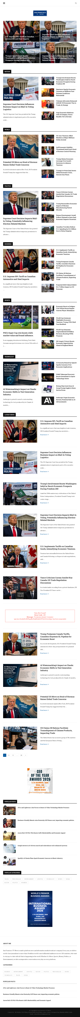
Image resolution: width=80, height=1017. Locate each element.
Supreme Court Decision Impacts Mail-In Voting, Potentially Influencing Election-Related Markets (58, 58)
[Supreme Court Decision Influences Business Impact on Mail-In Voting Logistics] (58, 31)
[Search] (76, 3)
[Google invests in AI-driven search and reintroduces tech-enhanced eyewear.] (9, 849)
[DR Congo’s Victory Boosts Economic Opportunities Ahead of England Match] (48, 344)
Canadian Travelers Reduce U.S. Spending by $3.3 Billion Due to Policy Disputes (66, 229)
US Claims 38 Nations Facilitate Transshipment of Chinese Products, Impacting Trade (66, 276)
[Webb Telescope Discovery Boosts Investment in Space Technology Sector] (48, 377)
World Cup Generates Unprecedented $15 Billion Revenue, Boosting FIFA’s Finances (65, 333)
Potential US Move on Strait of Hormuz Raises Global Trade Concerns (20, 163)
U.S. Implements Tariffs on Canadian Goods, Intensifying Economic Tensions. (66, 252)
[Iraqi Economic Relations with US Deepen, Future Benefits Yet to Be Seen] (48, 116)
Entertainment (29, 879)
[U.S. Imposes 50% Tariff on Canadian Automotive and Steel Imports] (21, 31)
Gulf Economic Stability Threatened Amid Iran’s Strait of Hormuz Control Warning (66, 149)
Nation (6, 882)
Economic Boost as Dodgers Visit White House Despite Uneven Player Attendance (65, 308)
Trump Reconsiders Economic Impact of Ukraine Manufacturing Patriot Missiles (66, 207)
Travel (6, 879)
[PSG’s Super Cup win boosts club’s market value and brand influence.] (20, 317)
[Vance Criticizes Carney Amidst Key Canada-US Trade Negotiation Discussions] (48, 195)
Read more (43, 435)
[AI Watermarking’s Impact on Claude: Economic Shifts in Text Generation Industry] (20, 373)
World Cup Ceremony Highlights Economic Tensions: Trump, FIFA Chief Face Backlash (66, 321)
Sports (60, 879)
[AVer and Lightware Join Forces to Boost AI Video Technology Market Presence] (9, 811)
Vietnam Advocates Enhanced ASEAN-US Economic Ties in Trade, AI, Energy (66, 103)
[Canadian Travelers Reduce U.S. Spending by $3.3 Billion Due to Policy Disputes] (48, 230)
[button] (7, 42)
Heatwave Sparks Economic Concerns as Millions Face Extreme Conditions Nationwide (66, 92)
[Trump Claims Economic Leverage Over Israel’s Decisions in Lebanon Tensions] (48, 162)
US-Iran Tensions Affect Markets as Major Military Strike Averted (65, 138)
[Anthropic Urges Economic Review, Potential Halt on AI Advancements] (48, 401)
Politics (15, 882)
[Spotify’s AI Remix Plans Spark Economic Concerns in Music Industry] (9, 861)
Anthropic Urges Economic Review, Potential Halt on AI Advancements (65, 400)
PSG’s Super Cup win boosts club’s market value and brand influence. (18, 334)
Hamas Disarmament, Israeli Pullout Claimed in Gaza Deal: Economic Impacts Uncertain (66, 217)
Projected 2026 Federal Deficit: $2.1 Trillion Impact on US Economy (66, 287)
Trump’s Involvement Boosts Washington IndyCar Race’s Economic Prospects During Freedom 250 (20, 58)
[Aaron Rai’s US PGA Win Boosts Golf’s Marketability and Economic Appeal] (9, 836)
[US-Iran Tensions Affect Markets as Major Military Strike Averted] (48, 139)
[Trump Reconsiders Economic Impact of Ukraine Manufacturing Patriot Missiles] (48, 207)
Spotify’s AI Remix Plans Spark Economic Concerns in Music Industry (40, 858)
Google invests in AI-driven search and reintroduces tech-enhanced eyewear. (42, 846)
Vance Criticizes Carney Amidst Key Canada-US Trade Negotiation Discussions (66, 194)
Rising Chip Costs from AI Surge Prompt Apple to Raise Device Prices (66, 388)
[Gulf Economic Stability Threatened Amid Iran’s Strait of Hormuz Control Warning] (48, 150)
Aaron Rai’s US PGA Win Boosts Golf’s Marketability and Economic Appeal (41, 833)
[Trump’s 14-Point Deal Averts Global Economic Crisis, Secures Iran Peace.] (48, 174)
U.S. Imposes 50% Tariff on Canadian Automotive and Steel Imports (19, 37)
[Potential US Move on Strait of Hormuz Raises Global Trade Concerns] (20, 146)
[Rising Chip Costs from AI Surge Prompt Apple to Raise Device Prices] (48, 389)
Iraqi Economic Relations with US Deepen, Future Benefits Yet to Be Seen (65, 115)
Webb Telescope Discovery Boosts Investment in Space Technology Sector (65, 376)
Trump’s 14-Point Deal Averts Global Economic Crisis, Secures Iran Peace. (66, 173)
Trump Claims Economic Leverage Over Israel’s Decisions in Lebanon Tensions (64, 162)
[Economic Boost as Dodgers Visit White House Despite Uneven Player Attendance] (48, 309)
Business (24, 882)
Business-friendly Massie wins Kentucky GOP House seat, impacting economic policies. (46, 820)
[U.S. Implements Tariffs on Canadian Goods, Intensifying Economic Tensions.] (48, 253)
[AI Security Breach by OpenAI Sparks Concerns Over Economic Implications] (48, 366)
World (68, 879)
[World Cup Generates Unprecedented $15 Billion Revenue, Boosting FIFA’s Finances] (48, 333)
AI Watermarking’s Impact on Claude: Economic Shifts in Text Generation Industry (19, 392)
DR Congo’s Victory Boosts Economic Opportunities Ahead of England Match (65, 343)
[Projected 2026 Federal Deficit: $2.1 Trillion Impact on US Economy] (48, 288)
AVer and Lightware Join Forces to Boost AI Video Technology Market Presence (43, 808)
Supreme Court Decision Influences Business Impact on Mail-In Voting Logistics (56, 36)
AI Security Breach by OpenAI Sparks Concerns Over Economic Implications (66, 365)
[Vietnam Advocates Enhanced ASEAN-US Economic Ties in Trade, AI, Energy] (48, 104)
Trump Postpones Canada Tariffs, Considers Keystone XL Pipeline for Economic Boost (65, 265)
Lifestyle (40, 879)
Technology (50, 879)
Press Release (16, 879)
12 (21, 755)
